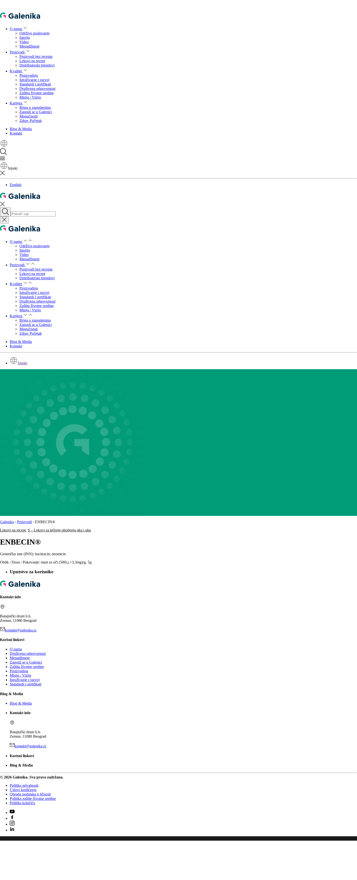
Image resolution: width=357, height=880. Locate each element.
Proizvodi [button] (18, 52)
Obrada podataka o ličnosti (30, 794)
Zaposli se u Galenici (35, 112)
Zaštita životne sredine (36, 93)
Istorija (24, 37)
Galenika (7, 522)
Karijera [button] (16, 103)
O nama (16, 649)
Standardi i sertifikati (35, 84)
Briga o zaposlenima (35, 107)
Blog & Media (21, 129)
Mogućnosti (28, 116)
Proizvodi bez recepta (35, 56)
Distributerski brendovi (37, 65)
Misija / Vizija (30, 97)
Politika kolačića (22, 803)
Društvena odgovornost (37, 88)
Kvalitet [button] (16, 71)
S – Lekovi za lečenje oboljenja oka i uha (59, 530)
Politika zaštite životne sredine (33, 798)
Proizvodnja (28, 75)
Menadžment (29, 46)
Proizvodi (24, 522)
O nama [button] (16, 29)
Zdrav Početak (30, 121)
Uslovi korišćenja (23, 790)
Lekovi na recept (32, 61)
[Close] (4, 219)
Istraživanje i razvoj (34, 80)
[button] (4, 146)
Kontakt (16, 133)
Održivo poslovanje (34, 33)
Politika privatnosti (24, 785)
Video (24, 42)
